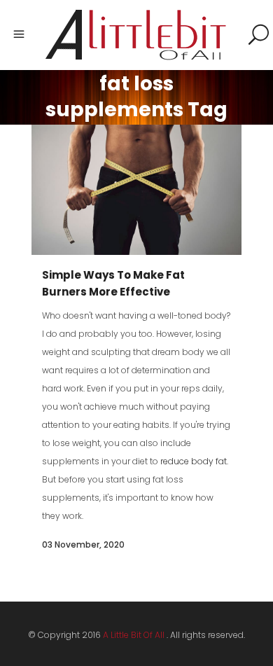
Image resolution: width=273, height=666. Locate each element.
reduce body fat (193, 461)
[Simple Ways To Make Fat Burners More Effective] (136, 190)
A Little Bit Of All (133, 635)
